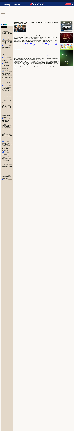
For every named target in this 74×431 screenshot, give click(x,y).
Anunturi (6, 4)
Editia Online (17, 4)
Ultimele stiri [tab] (4, 26)
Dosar (11, 7)
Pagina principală (7, 7)
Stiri (11, 4)
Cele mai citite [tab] (10, 26)
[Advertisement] (12, 14)
